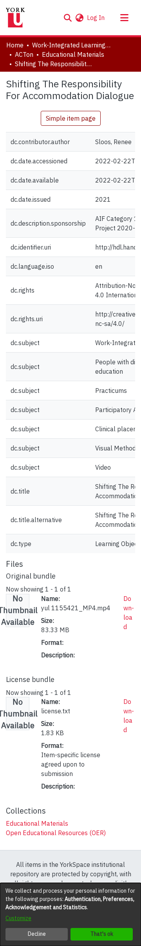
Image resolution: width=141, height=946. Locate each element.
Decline (37, 933)
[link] (37, 823)
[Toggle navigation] (124, 17)
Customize (18, 918)
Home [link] (15, 45)
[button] (67, 17)
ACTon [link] (24, 54)
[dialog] (70, 914)
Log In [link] (96, 18)
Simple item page (71, 118)
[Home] (15, 17)
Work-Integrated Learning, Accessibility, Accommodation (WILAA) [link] (71, 45)
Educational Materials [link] (73, 54)
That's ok (101, 933)
